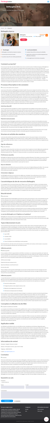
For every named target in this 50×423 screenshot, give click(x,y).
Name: (2, 384)
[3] (5, 382)
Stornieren (17, 401)
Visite (23, 39)
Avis (26, 411)
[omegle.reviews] (6, 2)
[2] (3, 382)
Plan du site (40, 411)
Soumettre (7, 400)
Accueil (26, 409)
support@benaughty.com (9, 351)
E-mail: (27, 384)
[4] (6, 382)
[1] (2, 382)
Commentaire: (4, 390)
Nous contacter (41, 409)
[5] (8, 382)
